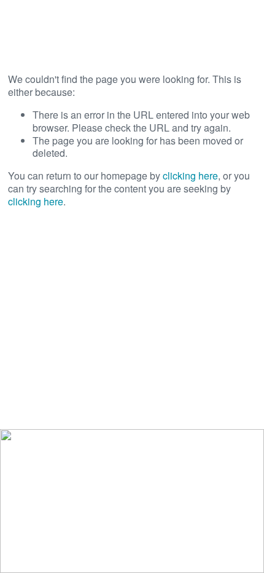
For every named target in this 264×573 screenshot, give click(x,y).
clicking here (190, 175)
